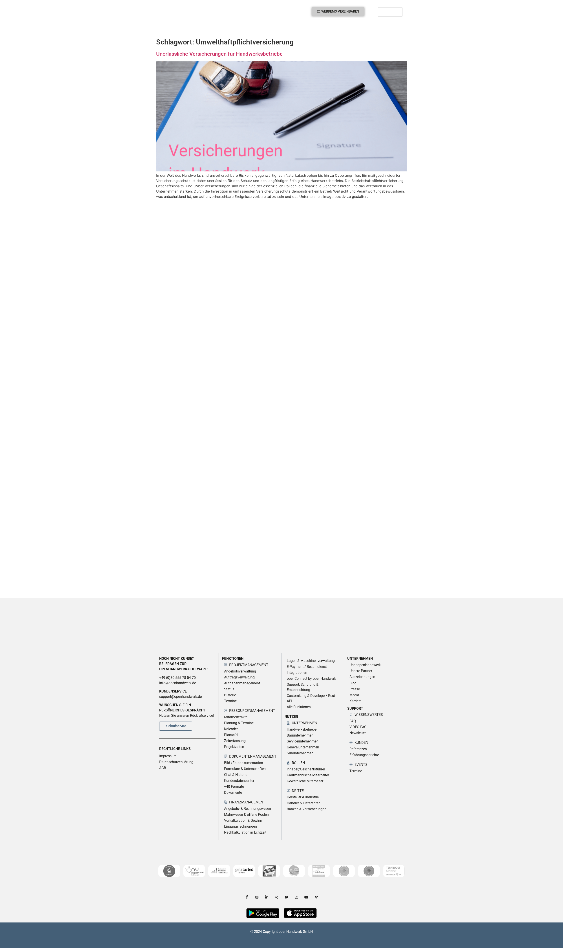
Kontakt (333, 28)
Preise (220, 28)
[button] (397, 28)
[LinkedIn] (266, 897)
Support (308, 28)
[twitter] (286, 897)
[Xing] (276, 897)
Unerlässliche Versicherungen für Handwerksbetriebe (219, 54)
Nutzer (198, 28)
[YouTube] (306, 897)
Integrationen (243, 28)
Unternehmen (278, 28)
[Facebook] (247, 897)
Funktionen (171, 28)
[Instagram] (257, 897)
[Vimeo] (316, 897)
